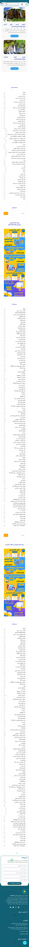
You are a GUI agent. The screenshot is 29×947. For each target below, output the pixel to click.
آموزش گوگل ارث (22, 330)
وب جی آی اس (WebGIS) (20, 522)
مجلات (24, 170)
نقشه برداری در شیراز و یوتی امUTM (18, 501)
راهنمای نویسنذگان (21, 402)
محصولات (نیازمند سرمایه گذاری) (18, 471)
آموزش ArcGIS (22, 316)
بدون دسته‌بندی (22, 104)
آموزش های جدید (21, 339)
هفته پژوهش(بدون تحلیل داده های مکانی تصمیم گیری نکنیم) (19, 504)
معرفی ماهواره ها (22, 482)
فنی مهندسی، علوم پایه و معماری (18, 164)
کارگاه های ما (22, 446)
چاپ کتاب (23, 374)
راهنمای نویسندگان (21, 400)
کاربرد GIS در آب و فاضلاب (20, 440)
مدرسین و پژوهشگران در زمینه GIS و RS (17, 473)
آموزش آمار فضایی (21, 326)
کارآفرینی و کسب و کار (20, 438)
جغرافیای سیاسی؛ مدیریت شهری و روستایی (16, 152)
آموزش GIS (23, 322)
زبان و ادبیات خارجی (21, 146)
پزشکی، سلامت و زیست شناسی (19, 130)
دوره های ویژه (22, 125)
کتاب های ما (23, 452)
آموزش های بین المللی (20, 337)
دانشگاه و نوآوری (22, 111)
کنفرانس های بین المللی (20, 456)
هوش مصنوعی (22, 516)
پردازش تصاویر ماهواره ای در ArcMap (17, 366)
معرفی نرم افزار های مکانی (20, 484)
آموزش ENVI (22, 320)
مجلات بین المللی (21, 469)
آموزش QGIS (22, 324)
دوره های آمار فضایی (21, 117)
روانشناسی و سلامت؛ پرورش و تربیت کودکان (16, 134)
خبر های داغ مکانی (21, 379)
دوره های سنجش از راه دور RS (19, 123)
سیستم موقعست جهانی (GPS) (19, 421)
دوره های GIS (22, 115)
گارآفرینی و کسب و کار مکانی (19, 461)
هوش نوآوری (22, 520)
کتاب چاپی (23, 168)
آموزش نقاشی (22, 335)
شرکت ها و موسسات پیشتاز (19, 423)
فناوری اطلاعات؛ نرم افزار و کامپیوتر (18, 162)
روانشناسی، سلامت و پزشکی (19, 128)
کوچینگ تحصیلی (22, 459)
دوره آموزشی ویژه (21, 387)
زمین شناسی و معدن (21, 154)
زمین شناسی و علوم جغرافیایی (19, 148)
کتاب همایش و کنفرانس (20, 187)
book (24, 92)
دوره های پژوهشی (21, 121)
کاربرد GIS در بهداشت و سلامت (19, 442)
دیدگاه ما (23, 394)
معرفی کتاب (23, 480)
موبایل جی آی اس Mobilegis (19, 499)
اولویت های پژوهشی (21, 353)
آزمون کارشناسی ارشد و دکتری (19, 314)
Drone (24, 94)
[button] (22, 4)
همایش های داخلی (21, 508)
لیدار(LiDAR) (22, 467)
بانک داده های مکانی (21, 354)
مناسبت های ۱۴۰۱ (22, 496)
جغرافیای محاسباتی (21, 372)
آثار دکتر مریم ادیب (21, 96)
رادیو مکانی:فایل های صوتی (19, 398)
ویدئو (24, 199)
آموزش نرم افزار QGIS (21, 333)
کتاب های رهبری (22, 450)
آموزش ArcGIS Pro (21, 318)
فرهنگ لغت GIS (22, 431)
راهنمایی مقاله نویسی (21, 404)
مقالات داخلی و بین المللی (20, 488)
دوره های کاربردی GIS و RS (19, 391)
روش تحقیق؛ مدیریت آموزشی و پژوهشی (17, 138)
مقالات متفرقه (22, 490)
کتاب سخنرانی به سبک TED (19, 448)
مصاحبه (23, 478)
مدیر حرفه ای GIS (21, 475)
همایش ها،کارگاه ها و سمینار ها (19, 507)
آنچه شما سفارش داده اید (20, 341)
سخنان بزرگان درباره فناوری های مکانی (17, 415)
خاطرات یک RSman (21, 377)
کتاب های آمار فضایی (21, 179)
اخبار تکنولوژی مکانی (21, 343)
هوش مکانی (22, 518)
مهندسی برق (22, 197)
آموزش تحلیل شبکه (21, 328)
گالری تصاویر (22, 463)
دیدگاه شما (23, 393)
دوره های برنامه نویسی (20, 119)
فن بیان (23, 433)
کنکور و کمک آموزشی (21, 189)
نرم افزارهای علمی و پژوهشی (19, 140)
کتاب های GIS (22, 178)
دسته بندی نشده (22, 113)
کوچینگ (23, 457)
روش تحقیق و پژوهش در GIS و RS (18, 406)
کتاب (24, 166)
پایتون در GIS (22, 364)
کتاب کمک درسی (22, 176)
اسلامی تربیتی (22, 100)
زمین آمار (23, 408)
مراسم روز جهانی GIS (21, 476)
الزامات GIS (23, 349)
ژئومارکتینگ (23, 414)
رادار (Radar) (22, 396)
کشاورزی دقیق (22, 454)
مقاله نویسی (22, 494)
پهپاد (24, 370)
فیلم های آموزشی (22, 436)
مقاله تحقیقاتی (22, 492)
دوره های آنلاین (22, 389)
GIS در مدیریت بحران (21, 311)
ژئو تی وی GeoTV (21, 412)
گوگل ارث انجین (22, 465)
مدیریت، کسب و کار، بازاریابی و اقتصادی (17, 193)
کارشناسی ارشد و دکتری (20, 444)
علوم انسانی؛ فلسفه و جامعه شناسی (18, 158)
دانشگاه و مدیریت (21, 109)
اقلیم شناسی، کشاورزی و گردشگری (18, 150)
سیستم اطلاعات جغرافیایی (20, 419)
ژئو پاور (24, 410)
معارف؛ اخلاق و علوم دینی (20, 195)
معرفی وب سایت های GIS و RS (19, 486)
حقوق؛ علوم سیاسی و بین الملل (19, 107)
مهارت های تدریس (21, 497)
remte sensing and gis (20, 313)
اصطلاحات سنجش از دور (20, 347)
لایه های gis (22, 191)
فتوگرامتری (23, 429)
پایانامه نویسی (22, 362)
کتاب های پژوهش (21, 181)
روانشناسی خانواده (21, 127)
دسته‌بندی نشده (22, 385)
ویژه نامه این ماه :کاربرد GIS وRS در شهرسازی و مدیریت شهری (18, 524)
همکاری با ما (22, 510)
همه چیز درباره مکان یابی (20, 512)
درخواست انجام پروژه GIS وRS (19, 383)
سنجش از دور (22, 417)
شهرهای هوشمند (22, 425)
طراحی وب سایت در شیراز (20, 427)
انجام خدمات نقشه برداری (20, 351)
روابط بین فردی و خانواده (20, 132)
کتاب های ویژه (22, 185)
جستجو (6, 213)
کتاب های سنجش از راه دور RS (19, 183)
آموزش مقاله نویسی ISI (20, 332)
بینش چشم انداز (22, 360)
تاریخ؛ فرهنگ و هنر (21, 106)
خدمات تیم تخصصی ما (20, 381)
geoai (24, 309)
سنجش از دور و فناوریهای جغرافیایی (18, 156)
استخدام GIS (22, 345)
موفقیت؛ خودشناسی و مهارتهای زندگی (17, 136)
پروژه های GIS (22, 368)
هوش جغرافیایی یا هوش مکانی (19, 514)
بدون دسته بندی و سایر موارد (19, 102)
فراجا (24, 160)
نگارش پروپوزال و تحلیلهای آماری (18, 142)
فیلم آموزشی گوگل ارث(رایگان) (19, 435)
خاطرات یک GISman (21, 375)
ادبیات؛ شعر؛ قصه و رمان (20, 98)
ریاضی (24, 144)
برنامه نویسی (22, 356)
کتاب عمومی (23, 174)
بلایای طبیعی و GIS (21, 358)
